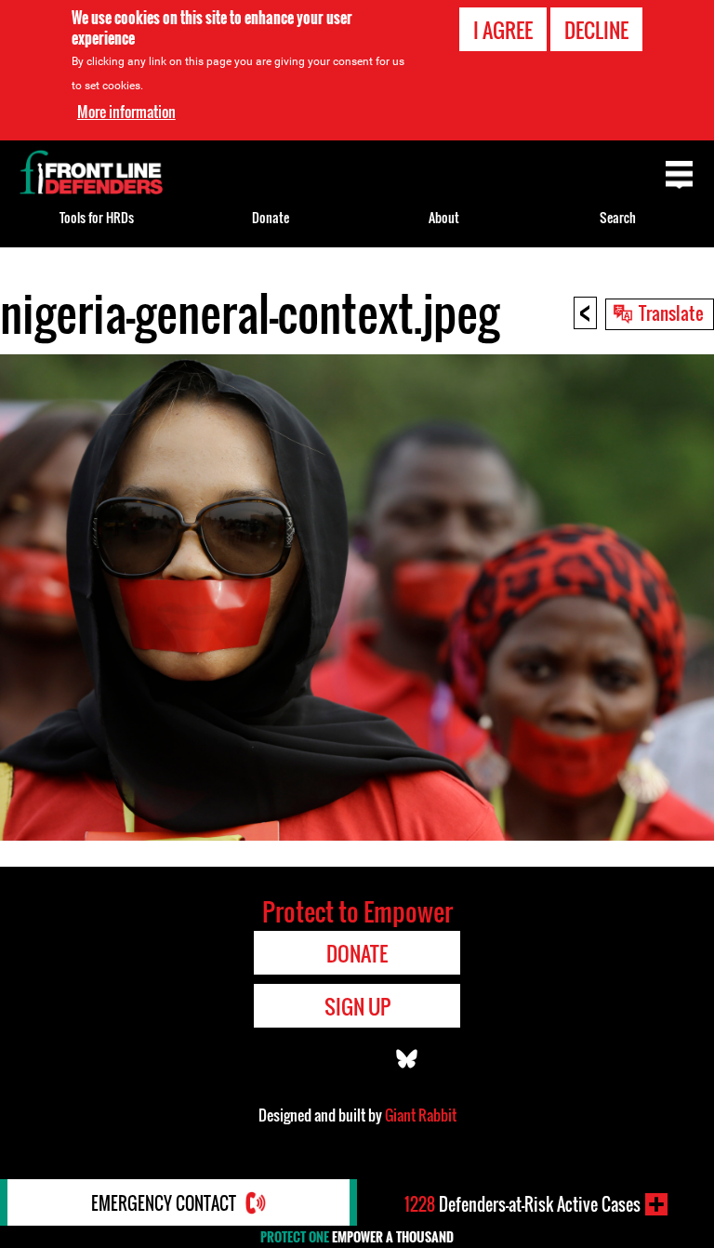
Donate (270, 217)
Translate (671, 312)
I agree (503, 30)
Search (618, 217)
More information (126, 111)
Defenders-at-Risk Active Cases (522, 1204)
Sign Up (357, 1006)
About (444, 217)
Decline (596, 30)
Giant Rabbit (420, 1115)
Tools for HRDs (97, 217)
